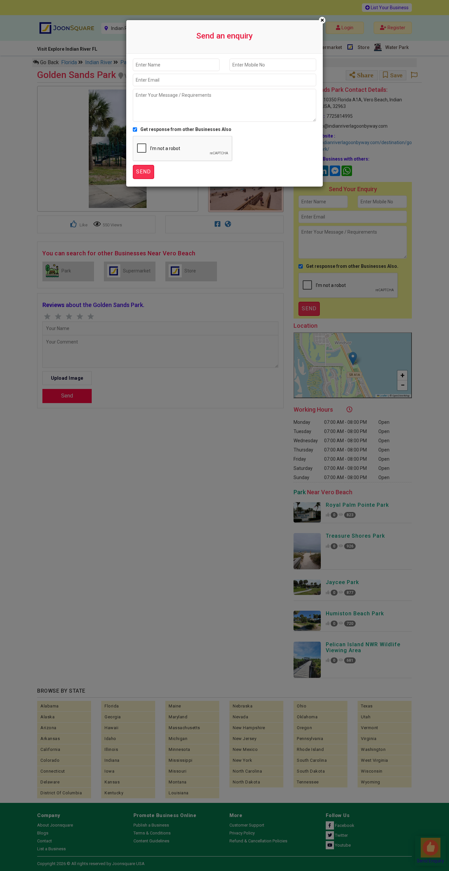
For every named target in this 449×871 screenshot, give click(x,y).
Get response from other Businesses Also (185, 129)
